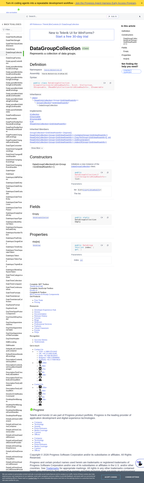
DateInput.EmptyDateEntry (14, 214)
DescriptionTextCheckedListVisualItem (14, 379)
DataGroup (10, 49)
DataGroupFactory (13, 58)
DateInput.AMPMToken (14, 178)
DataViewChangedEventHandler (14, 155)
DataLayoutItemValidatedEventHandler (14, 95)
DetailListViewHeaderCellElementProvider (14, 470)
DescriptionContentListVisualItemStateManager (14, 367)
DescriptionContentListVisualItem (14, 361)
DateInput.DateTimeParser (14, 209)
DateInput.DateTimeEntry (14, 198)
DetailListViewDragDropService (13, 447)
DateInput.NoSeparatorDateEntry (14, 228)
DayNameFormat (13, 305)
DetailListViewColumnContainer (13, 425)
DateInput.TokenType (14, 260)
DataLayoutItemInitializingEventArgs (14, 78)
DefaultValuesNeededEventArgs (14, 355)
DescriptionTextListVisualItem (14, 390)
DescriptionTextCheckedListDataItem (14, 373)
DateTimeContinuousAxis (14, 288)
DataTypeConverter (14, 146)
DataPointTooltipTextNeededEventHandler (14, 129)
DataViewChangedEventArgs (14, 150)
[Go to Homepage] (18, 12)
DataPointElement (13, 115)
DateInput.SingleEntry (14, 242)
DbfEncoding (11, 342)
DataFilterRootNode (14, 37)
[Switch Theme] (140, 16)
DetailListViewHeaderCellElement (14, 463)
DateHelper (10, 171)
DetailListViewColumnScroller (13, 431)
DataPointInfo (11, 119)
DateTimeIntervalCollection (14, 300)
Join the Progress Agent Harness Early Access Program (105, 3)
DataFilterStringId (13, 40)
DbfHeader (10, 345)
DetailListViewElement (14, 452)
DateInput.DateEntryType (14, 187)
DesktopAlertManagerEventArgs (14, 406)
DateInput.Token (12, 256)
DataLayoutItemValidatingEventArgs (14, 100)
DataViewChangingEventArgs (14, 161)
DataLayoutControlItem (14, 62)
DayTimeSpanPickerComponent (14, 313)
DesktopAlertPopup (14, 416)
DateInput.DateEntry (14, 183)
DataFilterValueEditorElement (14, 45)
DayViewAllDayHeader (14, 318)
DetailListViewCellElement (14, 420)
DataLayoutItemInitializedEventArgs (14, 68)
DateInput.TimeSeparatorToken (14, 251)
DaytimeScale (11, 308)
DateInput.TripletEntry (14, 265)
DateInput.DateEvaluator (14, 192)
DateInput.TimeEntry (14, 247)
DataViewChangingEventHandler (14, 166)
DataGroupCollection (14, 53)
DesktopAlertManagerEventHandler (14, 411)
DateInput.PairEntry (14, 238)
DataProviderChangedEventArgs (14, 136)
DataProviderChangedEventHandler (14, 141)
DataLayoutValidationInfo (14, 111)
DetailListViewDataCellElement (14, 436)
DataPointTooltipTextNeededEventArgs (14, 123)
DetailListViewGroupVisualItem (14, 458)
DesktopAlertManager (14, 400)
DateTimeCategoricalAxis (14, 276)
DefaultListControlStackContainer (14, 350)
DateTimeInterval (13, 296)
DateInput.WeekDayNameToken (14, 271)
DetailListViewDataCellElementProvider (14, 442)
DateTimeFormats (13, 293)
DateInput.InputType (14, 218)
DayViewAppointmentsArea (14, 323)
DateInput (10, 174)
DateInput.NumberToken (14, 234)
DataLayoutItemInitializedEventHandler (14, 73)
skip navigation (11, 12)
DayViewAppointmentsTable (14, 329)
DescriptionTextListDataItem (14, 384)
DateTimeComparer (14, 284)
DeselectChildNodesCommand (14, 395)
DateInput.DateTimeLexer (14, 203)
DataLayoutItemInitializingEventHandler (14, 84)
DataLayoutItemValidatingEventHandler (14, 105)
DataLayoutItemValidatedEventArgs (14, 89)
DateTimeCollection (14, 281)
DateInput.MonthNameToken (13, 223)
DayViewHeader (12, 339)
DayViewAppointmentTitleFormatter (14, 334)
